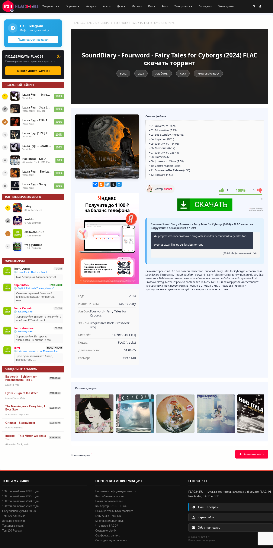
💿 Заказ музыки (23, 311)
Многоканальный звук (109, 520)
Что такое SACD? (106, 525)
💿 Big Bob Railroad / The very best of (34, 288)
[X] (113, 184)
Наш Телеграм (208, 507)
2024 (141, 73)
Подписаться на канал (33, 39)
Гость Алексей (23, 328)
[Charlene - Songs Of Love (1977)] (94, 413)
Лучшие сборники (13, 520)
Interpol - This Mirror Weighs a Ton (25, 437)
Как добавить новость (109, 496)
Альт (106, 6)
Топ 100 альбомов (13, 515)
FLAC (89, 23)
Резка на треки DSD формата (114, 511)
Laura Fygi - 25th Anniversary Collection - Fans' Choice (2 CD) (36, 120)
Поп (151, 6)
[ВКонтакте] (95, 184)
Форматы (72, 6)
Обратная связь (208, 527)
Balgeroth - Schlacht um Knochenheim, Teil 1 (21, 378)
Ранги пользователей (109, 501)
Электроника (182, 6)
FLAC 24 (23, 6)
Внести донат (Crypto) (33, 70)
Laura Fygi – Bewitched (36, 146)
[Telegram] (107, 184)
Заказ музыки (226, 6)
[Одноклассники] (101, 184)
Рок (164, 6)
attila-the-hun (34, 232)
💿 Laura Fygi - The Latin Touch (30, 272)
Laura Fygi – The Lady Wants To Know (36, 171)
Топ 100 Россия (12, 530)
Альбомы (161, 73)
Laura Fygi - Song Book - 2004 (36, 184)
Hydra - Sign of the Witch (21, 393)
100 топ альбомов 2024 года (20, 501)
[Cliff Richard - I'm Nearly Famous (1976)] (216, 413)
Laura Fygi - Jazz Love (36, 107)
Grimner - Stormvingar (20, 422)
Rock (183, 73)
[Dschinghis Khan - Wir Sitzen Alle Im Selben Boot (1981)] (175, 413)
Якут (17, 347)
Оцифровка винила (107, 535)
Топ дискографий (13, 525)
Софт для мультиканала (111, 540)
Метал (136, 6)
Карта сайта (206, 517)
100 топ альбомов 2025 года (20, 496)
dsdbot (168, 189)
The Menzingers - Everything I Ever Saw (25, 408)
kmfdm (29, 219)
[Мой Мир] (119, 184)
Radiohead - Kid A (34, 158)
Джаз (120, 6)
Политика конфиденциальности (115, 491)
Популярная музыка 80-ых (19, 511)
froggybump (33, 244)
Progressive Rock (208, 73)
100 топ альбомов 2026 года (20, 491)
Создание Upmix (105, 530)
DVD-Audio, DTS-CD (108, 515)
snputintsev (21, 285)
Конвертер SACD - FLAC (111, 506)
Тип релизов (50, 6)
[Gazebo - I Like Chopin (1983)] (135, 413)
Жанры (90, 6)
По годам (204, 6)
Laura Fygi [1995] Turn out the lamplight (36, 133)
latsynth (30, 206)
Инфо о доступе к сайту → (36, 30)
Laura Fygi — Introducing (36, 94)
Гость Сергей (23, 308)
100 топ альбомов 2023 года (20, 506)
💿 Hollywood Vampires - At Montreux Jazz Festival (38, 351)
